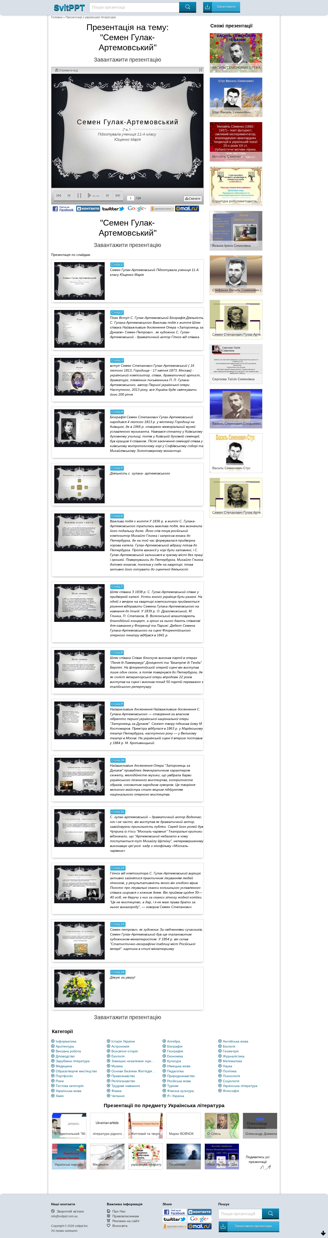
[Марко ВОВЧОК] (184, 1125)
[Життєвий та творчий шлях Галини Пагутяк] (145, 1125)
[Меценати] (107, 1156)
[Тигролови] (184, 1156)
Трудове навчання (125, 1086)
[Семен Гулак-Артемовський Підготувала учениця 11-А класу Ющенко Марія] (79, 281)
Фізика (116, 1091)
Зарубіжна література (73, 1061)
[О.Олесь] (222, 1125)
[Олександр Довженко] (260, 1125)
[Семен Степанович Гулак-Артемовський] (236, 319)
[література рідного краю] (107, 1125)
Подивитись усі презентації (257, 1159)
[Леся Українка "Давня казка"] (222, 1156)
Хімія (60, 1096)
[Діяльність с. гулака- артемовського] (79, 484)
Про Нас (119, 1211)
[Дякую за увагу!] (79, 988)
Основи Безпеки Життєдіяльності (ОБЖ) (134, 1071)
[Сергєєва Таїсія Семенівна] (236, 364)
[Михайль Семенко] (236, 141)
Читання (118, 1096)
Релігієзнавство (123, 1081)
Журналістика (233, 1056)
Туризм (172, 1086)
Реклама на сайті (125, 1221)
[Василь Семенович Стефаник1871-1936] (236, 408)
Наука (227, 1066)
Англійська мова (235, 1041)
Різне (60, 1081)
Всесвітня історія (124, 1051)
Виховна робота (68, 1051)
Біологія (229, 1046)
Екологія (118, 1056)
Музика (117, 1066)
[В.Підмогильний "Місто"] (69, 1125)
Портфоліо (64, 1076)
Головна (56, 17)
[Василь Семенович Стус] (236, 453)
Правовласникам (125, 1216)
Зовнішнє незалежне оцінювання (134, 1061)
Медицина (64, 1066)
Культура (174, 1061)
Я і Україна (175, 1096)
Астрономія (120, 1046)
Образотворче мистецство (76, 1071)
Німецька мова (178, 1066)
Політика (230, 1071)
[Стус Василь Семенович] (236, 97)
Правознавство (123, 1076)
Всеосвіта (120, 1226)
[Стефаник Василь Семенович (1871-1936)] (236, 275)
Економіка (175, 1056)
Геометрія (231, 1051)
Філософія (231, 1091)
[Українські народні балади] (69, 1156)
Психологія (231, 1076)
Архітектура (65, 1046)
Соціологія (231, 1081)
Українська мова (68, 1091)
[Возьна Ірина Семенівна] (236, 230)
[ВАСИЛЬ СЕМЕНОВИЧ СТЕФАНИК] (236, 52)
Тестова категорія (70, 1086)
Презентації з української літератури (91, 17)
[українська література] (145, 1156)
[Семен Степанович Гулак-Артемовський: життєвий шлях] (236, 497)
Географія (175, 1051)
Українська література (240, 1086)
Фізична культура (180, 1091)
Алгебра (173, 1041)
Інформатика (66, 1041)
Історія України (123, 1041)
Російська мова (179, 1081)
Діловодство (65, 1056)
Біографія (174, 1046)
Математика (232, 1061)
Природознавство (181, 1076)
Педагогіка (175, 1071)
